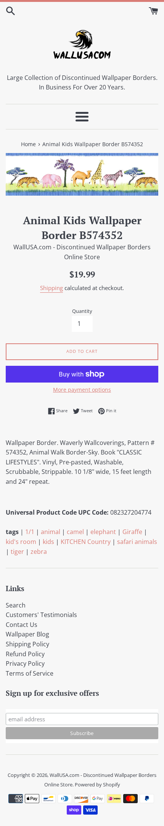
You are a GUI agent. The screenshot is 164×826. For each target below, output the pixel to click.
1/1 (29, 532)
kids (48, 541)
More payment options (82, 389)
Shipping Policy (27, 644)
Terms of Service (29, 673)
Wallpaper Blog (27, 634)
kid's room (21, 541)
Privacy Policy (25, 663)
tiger (17, 551)
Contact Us (21, 624)
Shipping (51, 288)
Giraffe (132, 532)
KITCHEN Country (86, 541)
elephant (103, 532)
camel (75, 532)
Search (16, 605)
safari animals (137, 541)
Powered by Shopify (97, 784)
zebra (39, 551)
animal (50, 532)
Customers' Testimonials (41, 615)
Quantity (82, 311)
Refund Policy (25, 654)
